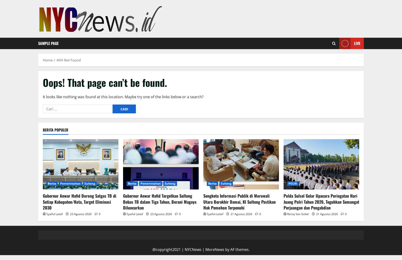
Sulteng (89, 184)
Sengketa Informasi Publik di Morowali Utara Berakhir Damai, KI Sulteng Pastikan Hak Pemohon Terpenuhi (239, 201)
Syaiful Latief (54, 214)
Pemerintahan (70, 184)
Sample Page (48, 43)
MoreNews (214, 249)
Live (357, 43)
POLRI (292, 184)
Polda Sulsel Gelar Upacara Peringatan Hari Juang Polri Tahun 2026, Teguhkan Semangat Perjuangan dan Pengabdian (321, 201)
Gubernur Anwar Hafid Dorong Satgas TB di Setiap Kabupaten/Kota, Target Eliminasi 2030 (79, 201)
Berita (52, 184)
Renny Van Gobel (298, 214)
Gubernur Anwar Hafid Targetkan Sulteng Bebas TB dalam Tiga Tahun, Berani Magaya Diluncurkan (159, 201)
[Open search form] (334, 43)
